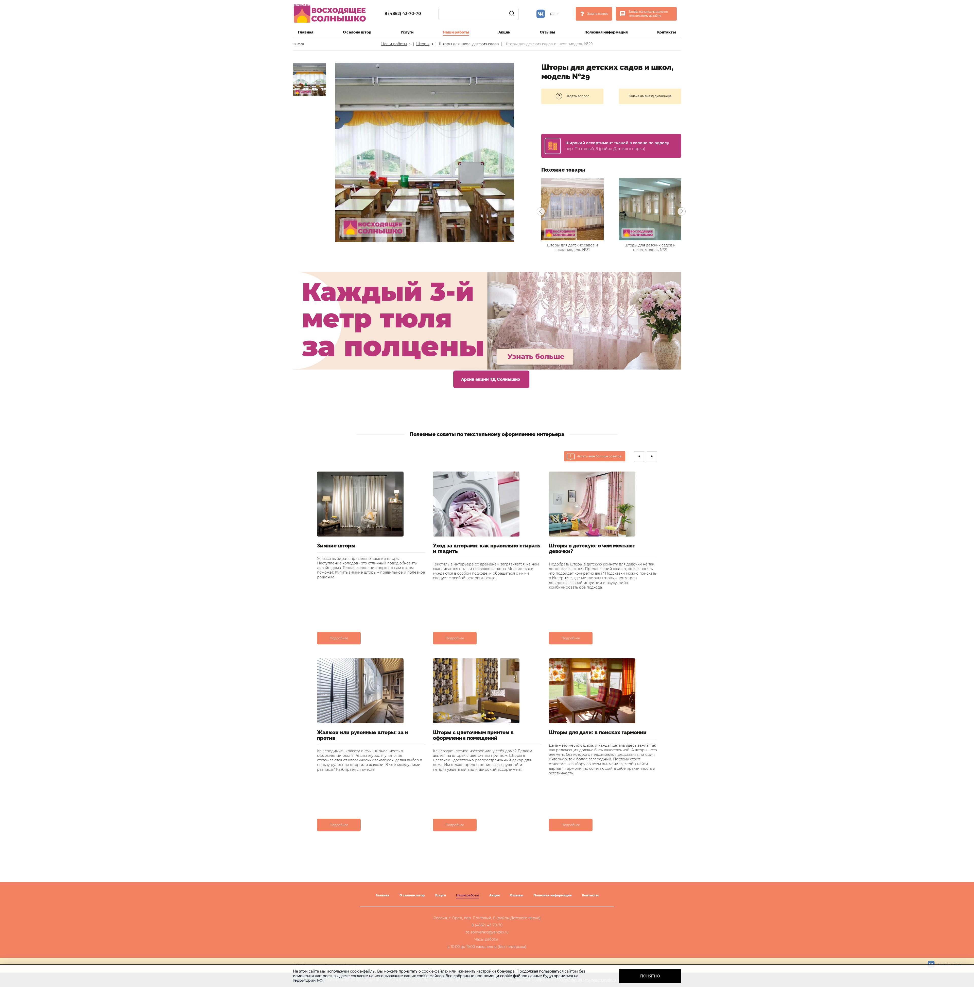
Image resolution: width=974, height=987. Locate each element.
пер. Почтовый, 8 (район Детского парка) (605, 148)
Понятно (650, 976)
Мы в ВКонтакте (949, 964)
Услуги (407, 32)
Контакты (666, 32)
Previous (541, 211)
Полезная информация (606, 32)
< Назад (298, 44)
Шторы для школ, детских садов (469, 44)
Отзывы (547, 32)
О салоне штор (357, 32)
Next (681, 211)
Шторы (422, 44)
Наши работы (456, 32)
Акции (504, 32)
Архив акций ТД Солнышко (490, 379)
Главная (306, 32)
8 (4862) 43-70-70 (403, 13)
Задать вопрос (597, 13)
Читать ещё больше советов (599, 456)
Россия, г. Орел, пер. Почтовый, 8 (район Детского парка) (487, 918)
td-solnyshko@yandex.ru (487, 932)
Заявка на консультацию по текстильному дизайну (648, 14)
